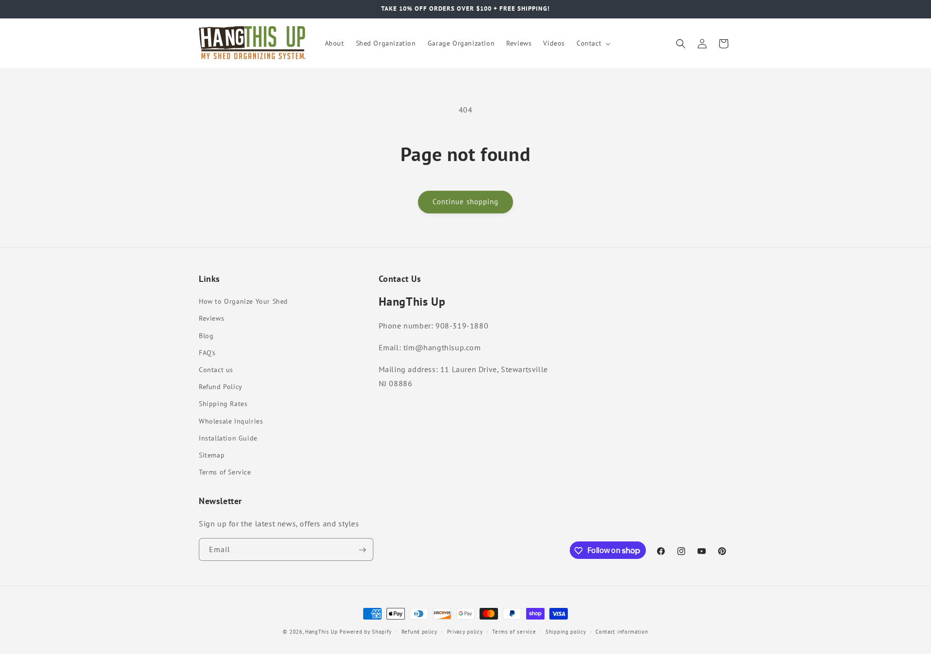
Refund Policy (220, 386)
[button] (592, 43)
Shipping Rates (223, 403)
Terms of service (514, 631)
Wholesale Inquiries (231, 421)
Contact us (216, 369)
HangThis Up (321, 631)
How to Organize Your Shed (243, 301)
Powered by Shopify (365, 631)
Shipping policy (566, 631)
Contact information (621, 631)
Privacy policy (465, 631)
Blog (206, 335)
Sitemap (212, 455)
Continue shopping (465, 201)
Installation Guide (228, 438)
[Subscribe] (362, 550)
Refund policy (419, 631)
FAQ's (207, 352)
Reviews (211, 318)
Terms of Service (225, 472)
